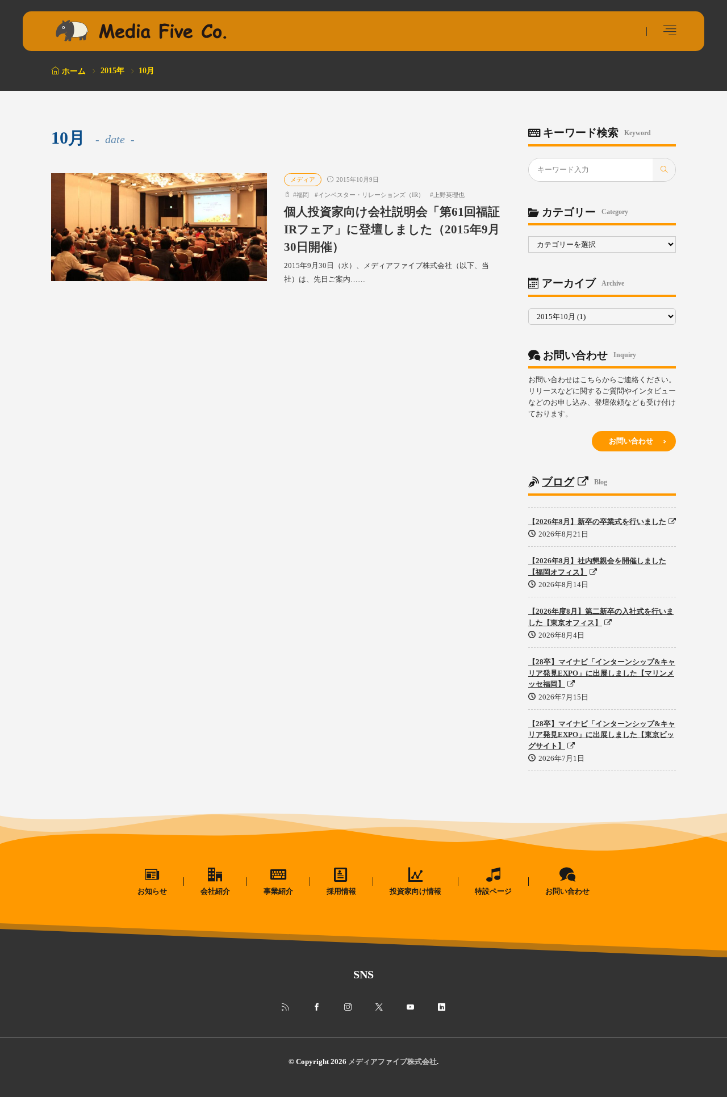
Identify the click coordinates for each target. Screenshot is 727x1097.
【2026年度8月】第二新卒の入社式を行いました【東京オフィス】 (601, 617)
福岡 (302, 194)
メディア (302, 179)
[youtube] (410, 1007)
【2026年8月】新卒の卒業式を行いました (597, 521)
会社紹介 (215, 891)
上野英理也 (449, 194)
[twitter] (379, 1007)
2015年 (112, 70)
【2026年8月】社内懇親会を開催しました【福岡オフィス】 (597, 566)
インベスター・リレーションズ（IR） (371, 194)
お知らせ (152, 891)
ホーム (74, 71)
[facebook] (316, 1007)
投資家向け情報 (415, 891)
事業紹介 (278, 891)
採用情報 (341, 891)
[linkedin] (441, 1007)
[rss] (285, 1007)
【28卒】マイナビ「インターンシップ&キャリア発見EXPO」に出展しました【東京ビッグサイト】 (601, 734)
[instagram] (348, 1007)
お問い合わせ (631, 441)
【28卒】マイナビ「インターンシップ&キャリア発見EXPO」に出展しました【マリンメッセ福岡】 (601, 673)
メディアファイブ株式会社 (392, 1061)
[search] (664, 169)
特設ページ (493, 891)
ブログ (558, 482)
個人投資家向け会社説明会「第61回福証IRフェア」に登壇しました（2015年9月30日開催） (392, 229)
